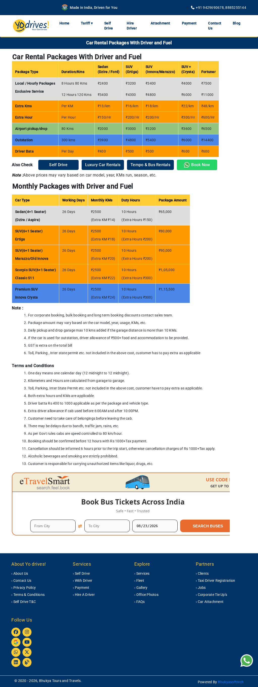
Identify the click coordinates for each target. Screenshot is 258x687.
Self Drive (108, 25)
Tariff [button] (87, 23)
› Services (142, 573)
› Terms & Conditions (28, 594)
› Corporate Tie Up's (211, 594)
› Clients (202, 573)
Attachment (160, 23)
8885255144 (235, 8)
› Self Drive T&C (23, 601)
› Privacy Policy (23, 587)
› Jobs (201, 587)
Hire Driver (132, 25)
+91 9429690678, (210, 8)
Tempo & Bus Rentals (150, 164)
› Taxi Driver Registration (215, 580)
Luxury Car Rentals (103, 164)
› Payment (81, 587)
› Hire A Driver (84, 594)
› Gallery (140, 587)
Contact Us (214, 25)
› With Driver (82, 580)
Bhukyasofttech (231, 682)
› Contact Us (21, 580)
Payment (189, 23)
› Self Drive (81, 573)
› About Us (19, 573)
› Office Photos (146, 594)
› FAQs (139, 601)
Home (64, 23)
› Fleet (139, 580)
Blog (236, 23)
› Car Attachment (209, 601)
